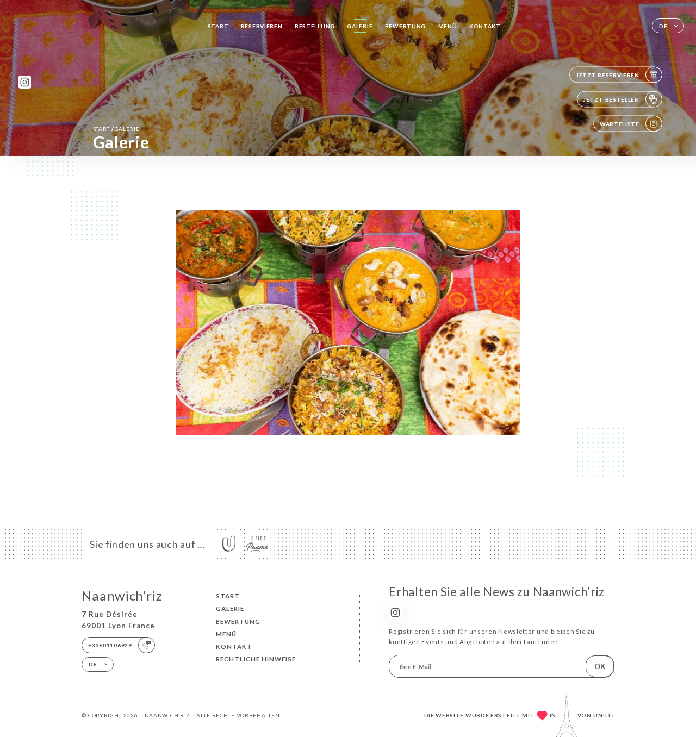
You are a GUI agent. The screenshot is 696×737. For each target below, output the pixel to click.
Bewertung (405, 26)
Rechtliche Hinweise (256, 659)
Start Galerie (116, 128)
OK (599, 666)
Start (218, 26)
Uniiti (603, 715)
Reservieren (262, 26)
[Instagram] (24, 82)
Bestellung (315, 26)
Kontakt (485, 26)
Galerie (359, 26)
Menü (447, 26)
